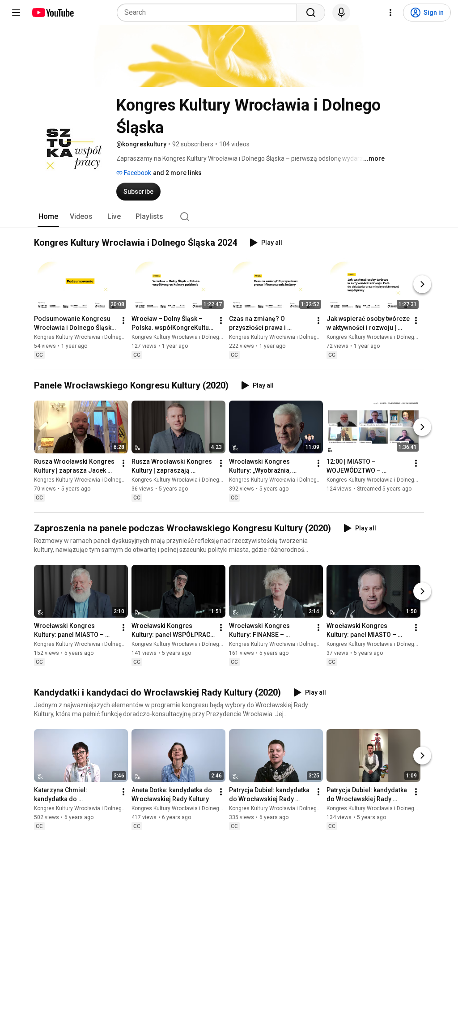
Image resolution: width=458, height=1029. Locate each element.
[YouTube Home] (52, 12)
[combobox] (209, 12)
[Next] (422, 284)
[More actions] (123, 320)
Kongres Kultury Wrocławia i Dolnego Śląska (88, 337)
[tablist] (229, 216)
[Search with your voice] (341, 12)
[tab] (48, 216)
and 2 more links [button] (177, 172)
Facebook (137, 172)
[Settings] (390, 12)
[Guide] (16, 12)
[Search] (311, 12)
